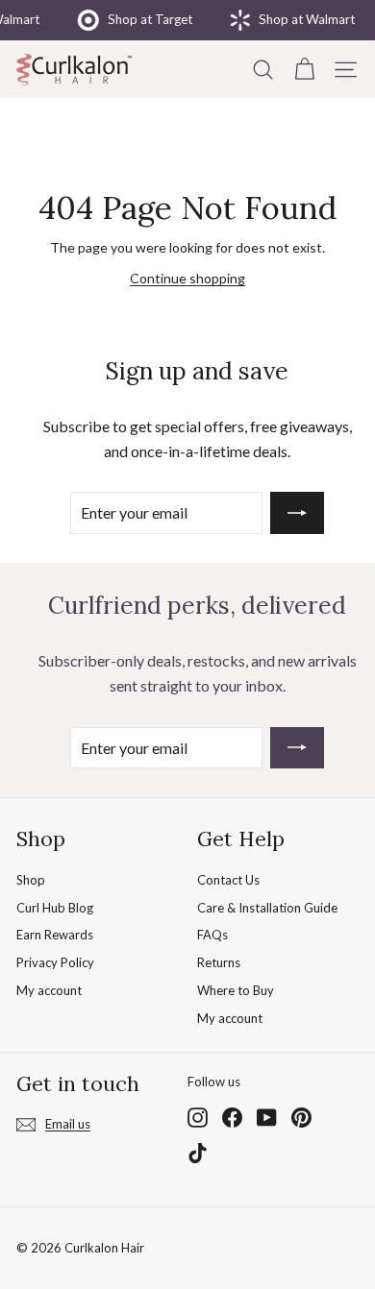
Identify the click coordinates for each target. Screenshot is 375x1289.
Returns (218, 962)
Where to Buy (235, 990)
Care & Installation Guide (267, 907)
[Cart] (304, 69)
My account (49, 990)
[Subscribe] (297, 513)
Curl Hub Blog (54, 907)
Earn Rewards (54, 934)
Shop (30, 880)
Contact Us (228, 880)
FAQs (212, 934)
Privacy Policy (55, 962)
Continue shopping (187, 278)
